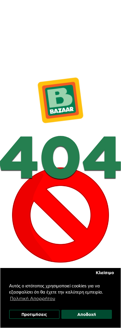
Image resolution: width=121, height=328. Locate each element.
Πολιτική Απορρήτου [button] (32, 298)
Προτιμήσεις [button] (34, 314)
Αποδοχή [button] (86, 314)
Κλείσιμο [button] (105, 272)
